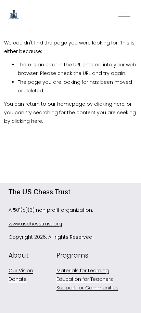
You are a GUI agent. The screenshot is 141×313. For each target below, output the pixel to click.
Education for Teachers (84, 279)
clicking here (109, 104)
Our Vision (21, 270)
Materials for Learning (82, 270)
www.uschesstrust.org (35, 223)
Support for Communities (87, 287)
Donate (18, 279)
